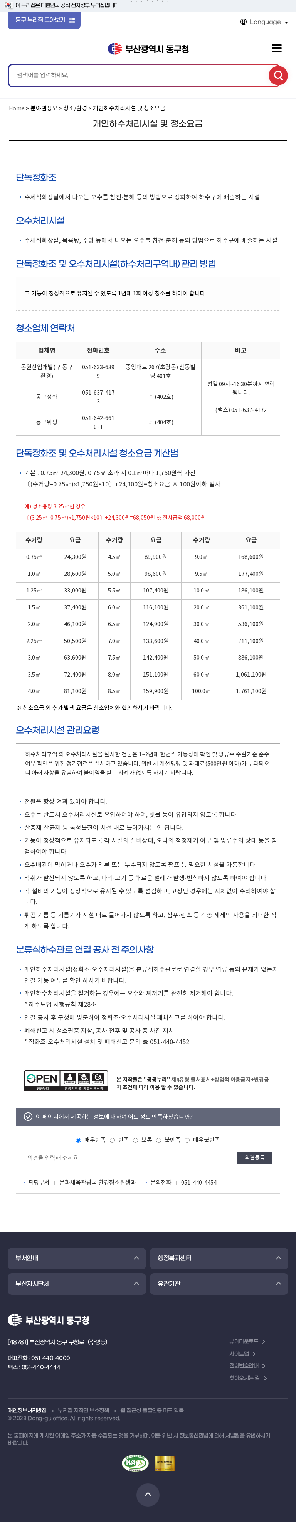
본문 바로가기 (148, 0)
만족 (123, 1140)
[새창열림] (66, 1080)
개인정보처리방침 (27, 1410)
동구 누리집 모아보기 (40, 20)
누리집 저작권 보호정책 (83, 1410)
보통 (146, 1140)
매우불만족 (206, 1140)
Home (17, 109)
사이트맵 (239, 1354)
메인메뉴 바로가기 (148, 1)
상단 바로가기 (148, 1495)
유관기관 (169, 1283)
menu (276, 48)
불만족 (173, 1140)
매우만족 (95, 1140)
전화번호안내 (243, 1366)
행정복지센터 (174, 1258)
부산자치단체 (32, 1283)
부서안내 (26, 1258)
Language (265, 22)
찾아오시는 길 (244, 1378)
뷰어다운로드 (243, 1341)
